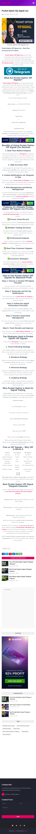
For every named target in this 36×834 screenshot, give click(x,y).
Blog (15, 831)
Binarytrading (25, 731)
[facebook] (12, 825)
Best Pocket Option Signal (23, 725)
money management (22, 196)
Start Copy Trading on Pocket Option (20, 704)
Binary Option (6, 548)
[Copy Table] (18, 473)
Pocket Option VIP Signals (11, 83)
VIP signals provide (7, 63)
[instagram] (20, 825)
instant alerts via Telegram (21, 180)
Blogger (25, 831)
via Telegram (24, 296)
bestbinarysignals (7, 728)
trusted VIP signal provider (11, 214)
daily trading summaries (23, 331)
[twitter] (16, 825)
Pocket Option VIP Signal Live (14, 55)
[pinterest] (24, 825)
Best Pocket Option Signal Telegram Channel (20, 713)
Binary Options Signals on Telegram (11, 731)
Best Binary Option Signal (9, 725)
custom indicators (27, 262)
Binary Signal (6, 14)
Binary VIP (6, 3)
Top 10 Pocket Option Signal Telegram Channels (20, 698)
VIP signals (23, 154)
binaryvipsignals (6, 734)
